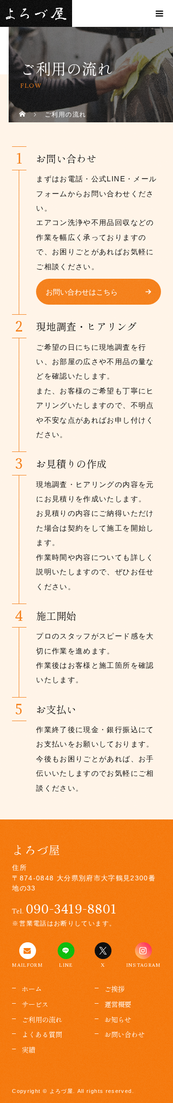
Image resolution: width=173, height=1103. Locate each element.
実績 (28, 1049)
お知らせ (117, 1019)
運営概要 (117, 1004)
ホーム (32, 989)
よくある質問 (42, 1034)
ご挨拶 (114, 989)
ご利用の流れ (42, 1019)
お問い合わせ (124, 1034)
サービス (35, 1004)
